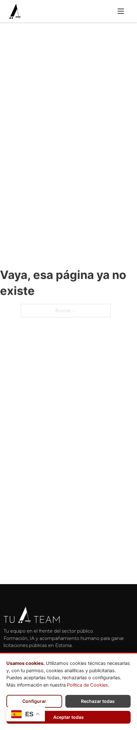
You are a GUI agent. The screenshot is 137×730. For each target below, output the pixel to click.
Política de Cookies (87, 685)
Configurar (34, 701)
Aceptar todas (68, 717)
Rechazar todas (98, 701)
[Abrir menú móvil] (121, 11)
